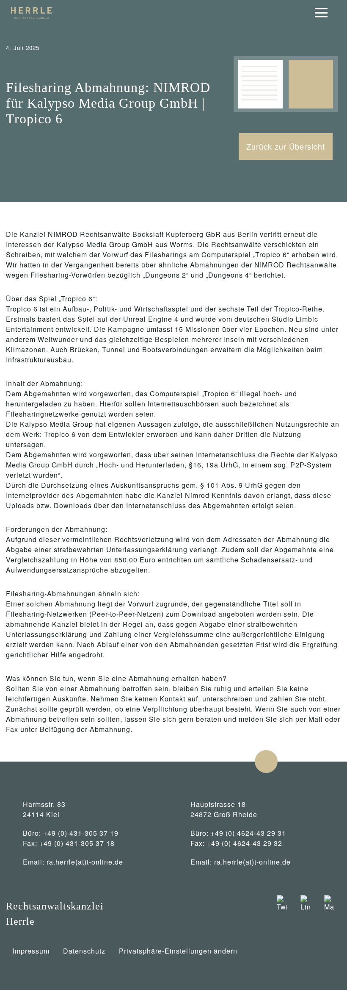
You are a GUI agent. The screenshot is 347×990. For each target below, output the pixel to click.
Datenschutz (84, 951)
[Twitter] (282, 913)
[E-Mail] (329, 913)
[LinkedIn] (305, 913)
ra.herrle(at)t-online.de (85, 862)
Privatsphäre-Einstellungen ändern (178, 951)
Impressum (31, 951)
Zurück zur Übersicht (285, 146)
